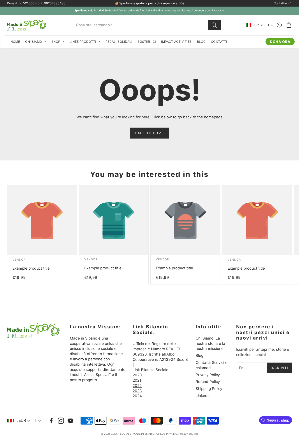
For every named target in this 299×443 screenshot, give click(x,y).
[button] (146, 25)
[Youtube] (70, 421)
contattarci (176, 10)
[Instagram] (61, 421)
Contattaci (281, 3)
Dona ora (280, 41)
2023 (137, 391)
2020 (137, 375)
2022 (137, 385)
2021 (137, 380)
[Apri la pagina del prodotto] (42, 220)
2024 (137, 396)
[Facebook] (51, 421)
